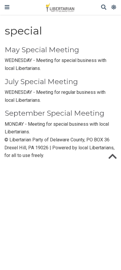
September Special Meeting (54, 113)
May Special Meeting (42, 49)
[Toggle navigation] (7, 7)
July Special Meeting (41, 81)
